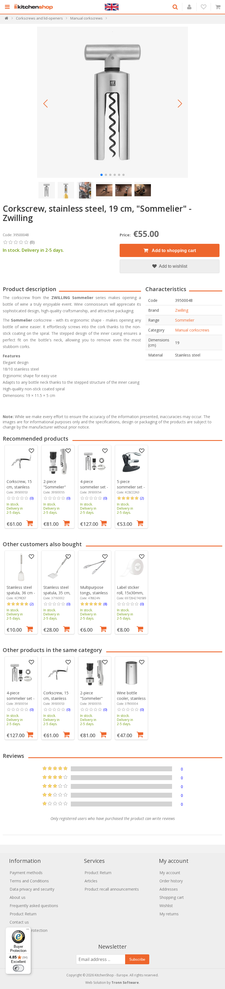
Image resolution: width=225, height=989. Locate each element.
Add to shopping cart (173, 250)
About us (18, 897)
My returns (169, 913)
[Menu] (27, 930)
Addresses (168, 889)
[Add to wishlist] (31, 451)
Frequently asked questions (34, 905)
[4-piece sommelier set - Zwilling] (94, 461)
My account (169, 872)
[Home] (7, 19)
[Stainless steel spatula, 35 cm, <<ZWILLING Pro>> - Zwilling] (57, 567)
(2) (142, 498)
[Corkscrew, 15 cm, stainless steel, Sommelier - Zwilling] (21, 461)
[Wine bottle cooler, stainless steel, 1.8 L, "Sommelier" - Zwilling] (131, 672)
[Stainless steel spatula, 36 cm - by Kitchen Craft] (21, 567)
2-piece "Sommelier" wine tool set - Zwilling (56, 490)
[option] (21, 487)
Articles (91, 880)
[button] (45, 103)
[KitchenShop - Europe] (34, 7)
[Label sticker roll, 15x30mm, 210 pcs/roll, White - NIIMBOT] (131, 567)
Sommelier (184, 320)
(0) (31, 498)
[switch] (18, 968)
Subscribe (137, 959)
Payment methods (26, 872)
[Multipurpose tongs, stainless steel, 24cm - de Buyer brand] (94, 567)
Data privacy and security (32, 889)
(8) (105, 603)
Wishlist (166, 905)
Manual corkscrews (192, 330)
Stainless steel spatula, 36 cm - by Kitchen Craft (21, 593)
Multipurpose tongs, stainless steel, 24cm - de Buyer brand (94, 595)
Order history (171, 880)
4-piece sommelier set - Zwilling (94, 487)
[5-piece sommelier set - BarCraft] (131, 461)
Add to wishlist (172, 266)
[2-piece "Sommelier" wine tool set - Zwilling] (57, 461)
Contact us (19, 922)
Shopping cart (171, 897)
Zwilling (181, 310)
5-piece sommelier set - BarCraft (131, 487)
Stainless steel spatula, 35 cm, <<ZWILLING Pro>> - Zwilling (57, 595)
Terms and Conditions (29, 880)
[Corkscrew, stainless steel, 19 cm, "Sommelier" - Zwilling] (112, 102)
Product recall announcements (112, 889)
